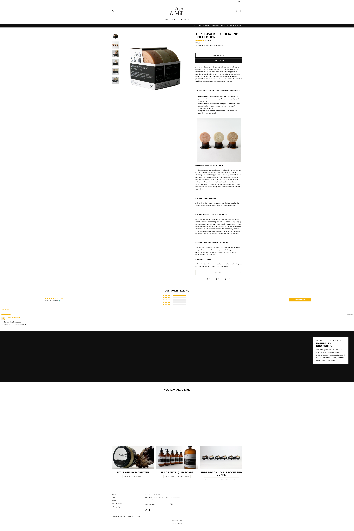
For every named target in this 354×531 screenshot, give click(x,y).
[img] (6, 314)
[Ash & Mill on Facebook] (149, 510)
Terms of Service (117, 503)
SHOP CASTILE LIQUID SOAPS (177, 476)
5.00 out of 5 (59, 298)
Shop (175, 20)
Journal (186, 20)
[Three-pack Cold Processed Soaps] (221, 457)
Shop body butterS (133, 476)
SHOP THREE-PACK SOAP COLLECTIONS (221, 479)
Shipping (206, 45)
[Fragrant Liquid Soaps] (177, 457)
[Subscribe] (171, 504)
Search (114, 494)
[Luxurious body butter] (133, 457)
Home (166, 20)
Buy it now (219, 60)
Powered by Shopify (177, 523)
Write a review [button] (300, 299)
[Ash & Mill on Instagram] (146, 510)
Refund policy (116, 507)
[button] (200, 40)
